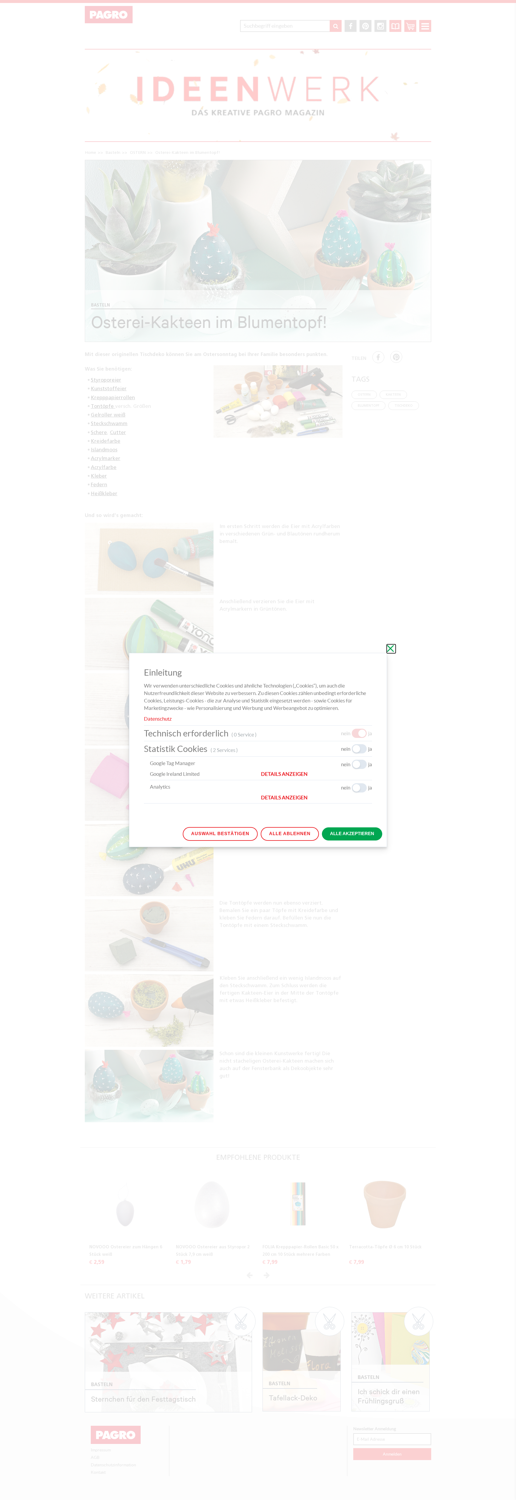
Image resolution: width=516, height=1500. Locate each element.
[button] (316, 774)
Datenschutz (158, 719)
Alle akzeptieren (352, 833)
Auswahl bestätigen (220, 833)
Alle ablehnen (290, 833)
